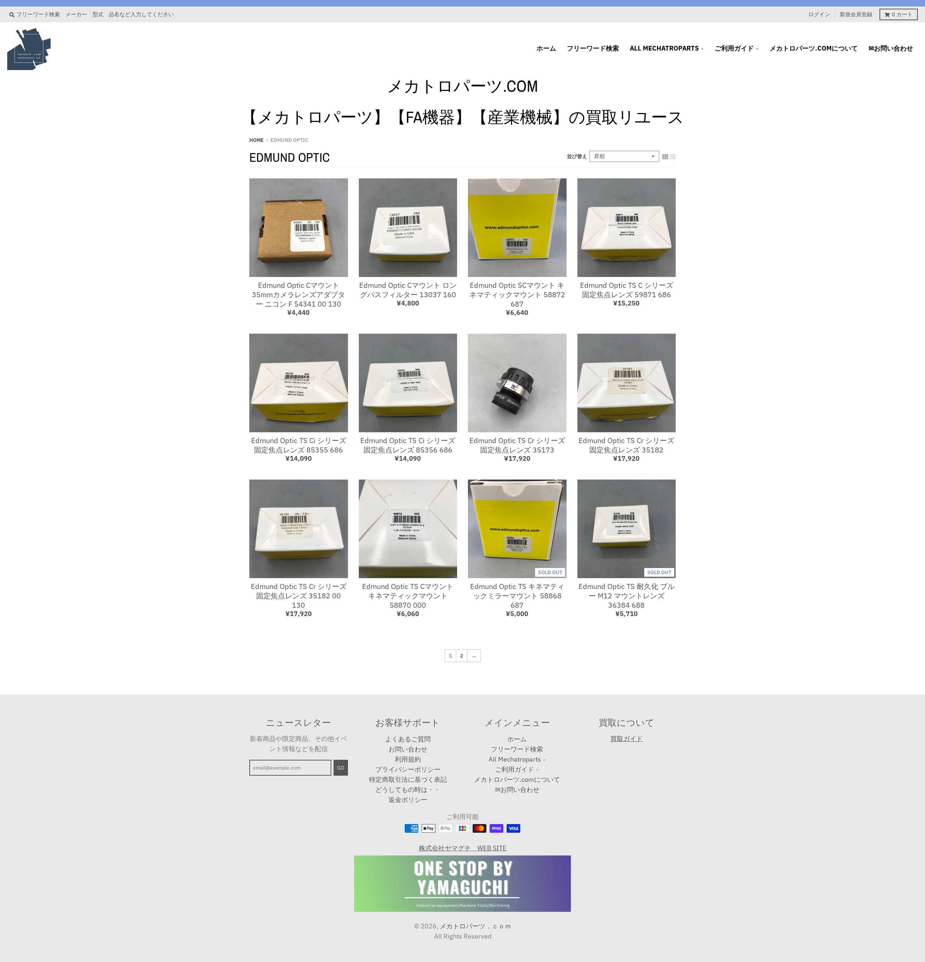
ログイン (819, 14)
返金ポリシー (407, 800)
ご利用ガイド (514, 769)
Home (256, 140)
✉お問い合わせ (517, 789)
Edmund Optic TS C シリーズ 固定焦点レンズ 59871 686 (626, 289)
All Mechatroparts (515, 759)
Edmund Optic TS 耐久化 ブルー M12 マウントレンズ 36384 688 (626, 595)
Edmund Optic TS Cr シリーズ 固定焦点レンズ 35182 (626, 445)
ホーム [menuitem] (546, 48)
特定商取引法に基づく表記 (408, 779)
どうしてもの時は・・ (407, 789)
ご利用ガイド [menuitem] (734, 48)
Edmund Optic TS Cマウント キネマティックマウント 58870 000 (407, 595)
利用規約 (408, 759)
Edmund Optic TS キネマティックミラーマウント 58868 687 (517, 595)
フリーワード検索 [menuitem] (593, 48)
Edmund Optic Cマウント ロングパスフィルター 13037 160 (408, 289)
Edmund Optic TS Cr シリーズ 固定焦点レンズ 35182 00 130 (299, 595)
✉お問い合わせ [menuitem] (891, 48)
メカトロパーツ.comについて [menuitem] (814, 48)
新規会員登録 (856, 14)
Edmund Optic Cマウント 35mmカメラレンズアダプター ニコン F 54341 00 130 (298, 294)
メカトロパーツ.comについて (517, 779)
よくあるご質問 (408, 739)
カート (902, 14)
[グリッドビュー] (665, 156)
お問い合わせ (407, 749)
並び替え (577, 156)
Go (340, 767)
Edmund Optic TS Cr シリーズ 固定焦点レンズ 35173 (517, 445)
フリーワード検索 (517, 749)
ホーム (517, 739)
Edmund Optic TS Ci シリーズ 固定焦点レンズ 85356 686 (407, 445)
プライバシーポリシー (407, 769)
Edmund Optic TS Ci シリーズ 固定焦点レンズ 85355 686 (298, 445)
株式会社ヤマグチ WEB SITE (463, 848)
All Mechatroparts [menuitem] (664, 48)
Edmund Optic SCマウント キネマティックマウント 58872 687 (517, 294)
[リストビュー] (673, 156)
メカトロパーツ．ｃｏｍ (475, 926)
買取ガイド (626, 738)
